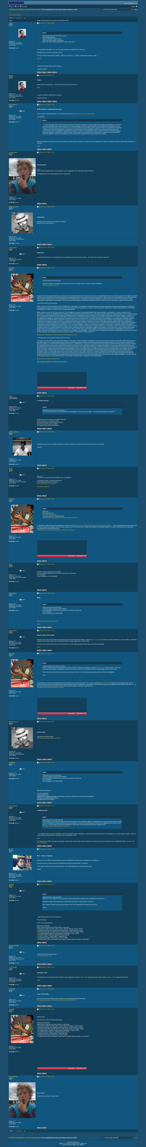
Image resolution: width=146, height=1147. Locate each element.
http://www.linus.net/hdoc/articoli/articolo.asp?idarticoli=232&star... (93, 525)
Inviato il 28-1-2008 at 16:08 (47, 23)
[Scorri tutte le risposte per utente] (44, 72)
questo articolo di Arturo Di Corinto (84, 114)
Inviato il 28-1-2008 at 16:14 (47, 75)
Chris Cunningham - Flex (44, 955)
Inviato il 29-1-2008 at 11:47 (47, 653)
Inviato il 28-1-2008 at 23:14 (47, 396)
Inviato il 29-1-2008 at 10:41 (47, 564)
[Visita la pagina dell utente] (44, 149)
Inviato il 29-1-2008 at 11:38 (47, 630)
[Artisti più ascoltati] (61, 371)
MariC (11, 468)
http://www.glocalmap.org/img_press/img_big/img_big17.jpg (60, 517)
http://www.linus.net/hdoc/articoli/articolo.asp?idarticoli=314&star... (56, 530)
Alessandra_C (13, 247)
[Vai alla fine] (135, 10)
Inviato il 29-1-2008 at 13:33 (47, 805)
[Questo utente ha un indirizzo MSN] (49, 72)
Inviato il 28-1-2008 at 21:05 (47, 206)
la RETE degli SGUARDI (33, 9)
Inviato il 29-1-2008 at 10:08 (47, 499)
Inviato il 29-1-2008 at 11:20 (47, 593)
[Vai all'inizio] (136, 1138)
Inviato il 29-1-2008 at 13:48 (47, 967)
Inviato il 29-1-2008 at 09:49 (47, 431)
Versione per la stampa (15, 15)
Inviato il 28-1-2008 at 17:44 (47, 152)
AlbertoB (11, 268)
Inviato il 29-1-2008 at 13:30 (47, 721)
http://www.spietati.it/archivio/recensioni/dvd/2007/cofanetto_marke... (58, 335)
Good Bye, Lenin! (111, 977)
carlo (10, 396)
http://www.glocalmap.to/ (50, 514)
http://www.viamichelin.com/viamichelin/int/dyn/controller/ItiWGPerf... (56, 1000)
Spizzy (11, 23)
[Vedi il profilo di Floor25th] (80, 388)
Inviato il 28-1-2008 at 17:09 (47, 104)
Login (135, 3)
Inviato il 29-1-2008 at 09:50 (47, 468)
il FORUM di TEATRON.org (17, 9)
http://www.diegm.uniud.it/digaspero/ (47, 621)
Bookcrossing (95, 639)
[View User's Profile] (39, 72)
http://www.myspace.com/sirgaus (46, 483)
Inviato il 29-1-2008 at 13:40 (47, 849)
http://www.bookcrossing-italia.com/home (49, 738)
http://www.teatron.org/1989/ (51, 285)
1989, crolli (83, 977)
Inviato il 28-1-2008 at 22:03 (47, 247)
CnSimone (12, 762)
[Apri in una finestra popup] (85, 388)
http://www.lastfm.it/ (106, 683)
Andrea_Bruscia (14, 432)
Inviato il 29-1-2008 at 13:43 (47, 884)
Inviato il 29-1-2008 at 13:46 (47, 945)
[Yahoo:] (54, 72)
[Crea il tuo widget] (71, 388)
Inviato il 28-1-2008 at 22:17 (47, 267)
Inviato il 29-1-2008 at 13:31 (47, 762)
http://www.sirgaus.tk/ (43, 486)
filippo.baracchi (13, 207)
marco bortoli (13, 152)
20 (24, 17)
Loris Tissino (13, 104)
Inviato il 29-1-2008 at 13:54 (47, 1076)
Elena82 (11, 884)
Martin (11, 849)
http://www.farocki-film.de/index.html (49, 358)
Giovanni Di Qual (14, 946)
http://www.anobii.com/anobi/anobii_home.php (50, 687)
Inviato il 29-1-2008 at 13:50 (47, 988)
